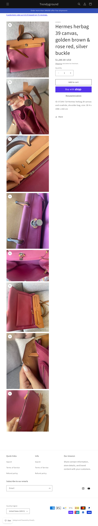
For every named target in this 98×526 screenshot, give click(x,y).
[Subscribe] (49, 488)
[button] (7, 4)
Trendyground (16, 520)
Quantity (58, 68)
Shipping (58, 63)
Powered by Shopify (27, 520)
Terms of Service (13, 467)
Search (9, 462)
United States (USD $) (17, 511)
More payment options (73, 95)
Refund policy (12, 473)
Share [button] (60, 117)
